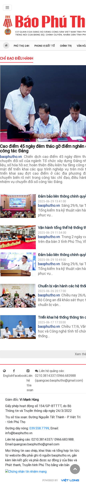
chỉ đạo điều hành (16, 58)
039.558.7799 (39, 428)
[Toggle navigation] (7, 8)
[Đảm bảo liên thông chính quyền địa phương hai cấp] (18, 206)
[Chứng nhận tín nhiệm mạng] (26, 471)
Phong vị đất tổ (44, 45)
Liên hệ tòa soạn (30, 383)
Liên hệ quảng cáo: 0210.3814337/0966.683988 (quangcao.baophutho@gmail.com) (59, 375)
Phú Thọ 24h (21, 45)
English (8, 376)
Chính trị (66, 45)
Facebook (20, 376)
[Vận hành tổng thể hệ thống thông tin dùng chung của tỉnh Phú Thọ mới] (18, 237)
